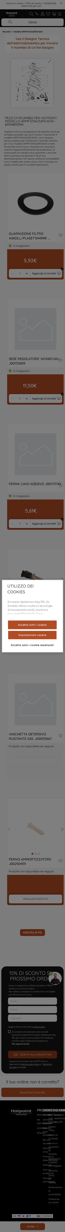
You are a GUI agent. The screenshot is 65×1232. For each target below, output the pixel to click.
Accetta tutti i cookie (32, 624)
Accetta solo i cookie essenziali (32, 645)
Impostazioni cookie (32, 635)
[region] (33, 616)
